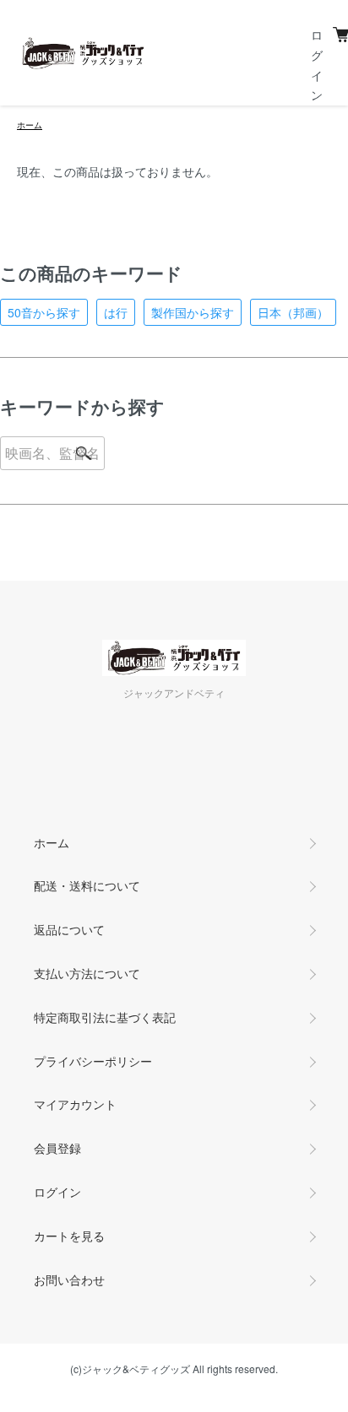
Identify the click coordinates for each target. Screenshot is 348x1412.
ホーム (29, 125)
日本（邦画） (293, 312)
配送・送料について (87, 885)
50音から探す (44, 312)
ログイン (57, 1191)
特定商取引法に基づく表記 (105, 1017)
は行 (116, 312)
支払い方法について (87, 973)
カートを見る (69, 1235)
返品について (69, 929)
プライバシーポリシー (93, 1060)
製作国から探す (192, 312)
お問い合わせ (69, 1279)
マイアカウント (75, 1104)
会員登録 (57, 1147)
